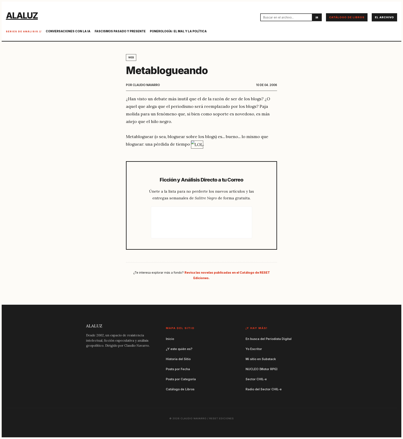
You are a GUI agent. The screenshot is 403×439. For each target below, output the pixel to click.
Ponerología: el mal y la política (178, 31)
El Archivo (384, 17)
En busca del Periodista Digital (269, 339)
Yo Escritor (254, 349)
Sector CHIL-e (256, 379)
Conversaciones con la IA (68, 31)
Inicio (170, 339)
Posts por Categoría (181, 379)
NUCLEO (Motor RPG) (261, 369)
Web (131, 57)
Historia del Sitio (178, 359)
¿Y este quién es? (179, 349)
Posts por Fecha (178, 369)
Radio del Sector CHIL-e (264, 389)
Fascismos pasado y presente (120, 31)
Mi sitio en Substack (261, 359)
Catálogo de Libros (346, 17)
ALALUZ (22, 15)
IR (316, 17)
